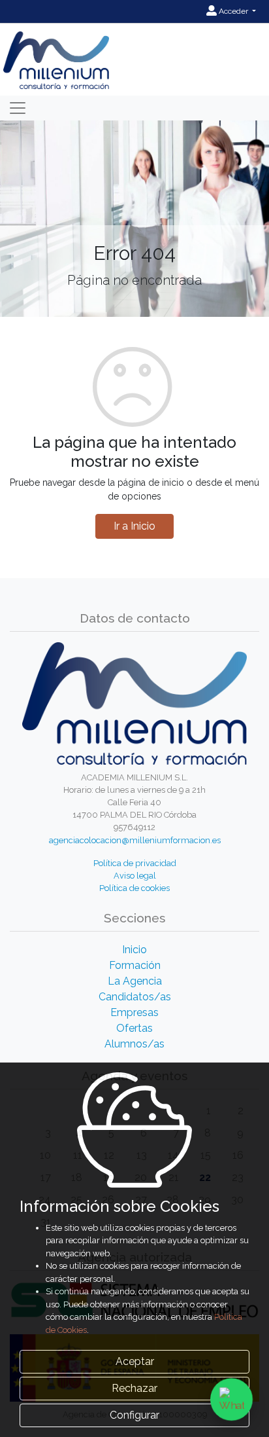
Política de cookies (134, 888)
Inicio (134, 949)
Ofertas (134, 1028)
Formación (135, 965)
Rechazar (134, 1388)
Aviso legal (135, 876)
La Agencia (135, 981)
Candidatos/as (135, 997)
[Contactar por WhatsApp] (231, 1399)
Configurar (134, 1415)
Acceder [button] (233, 11)
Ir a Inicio (134, 526)
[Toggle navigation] (17, 108)
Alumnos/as (134, 1044)
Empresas (134, 1012)
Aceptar (135, 1361)
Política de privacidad (134, 863)
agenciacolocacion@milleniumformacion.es (135, 840)
